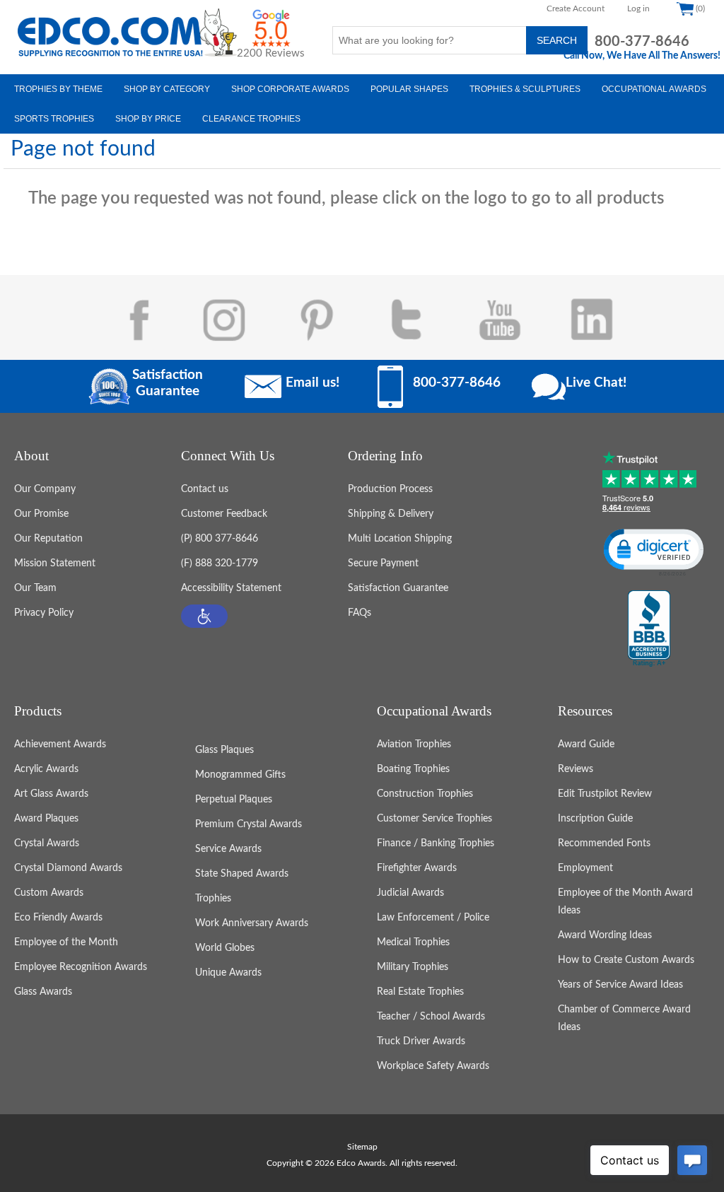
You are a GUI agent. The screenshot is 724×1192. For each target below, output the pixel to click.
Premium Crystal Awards (248, 824)
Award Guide (586, 744)
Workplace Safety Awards (433, 1066)
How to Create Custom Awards (626, 960)
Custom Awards (48, 893)
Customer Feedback (224, 514)
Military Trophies (412, 967)
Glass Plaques (224, 750)
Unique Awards (228, 973)
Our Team (35, 588)
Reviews (575, 769)
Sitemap (362, 1147)
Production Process (390, 489)
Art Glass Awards (51, 794)
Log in (638, 8)
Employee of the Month (66, 942)
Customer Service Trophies (434, 819)
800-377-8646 (642, 42)
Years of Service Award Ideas (620, 985)
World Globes (225, 948)
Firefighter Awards (417, 868)
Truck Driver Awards (421, 1041)
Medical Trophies (413, 942)
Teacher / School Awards (431, 1017)
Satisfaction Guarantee (398, 588)
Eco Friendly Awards (58, 918)
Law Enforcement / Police (433, 918)
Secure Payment (383, 563)
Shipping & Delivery (390, 514)
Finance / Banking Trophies (435, 843)
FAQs (359, 613)
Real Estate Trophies (420, 992)
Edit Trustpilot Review (605, 794)
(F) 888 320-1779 (219, 563)
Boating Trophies (413, 769)
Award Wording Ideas (605, 935)
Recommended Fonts (604, 843)
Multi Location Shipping (400, 539)
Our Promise (41, 514)
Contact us (204, 489)
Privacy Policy (44, 613)
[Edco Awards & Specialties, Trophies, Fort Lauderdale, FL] (649, 629)
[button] (204, 616)
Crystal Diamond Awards (68, 868)
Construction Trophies (425, 794)
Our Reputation (48, 539)
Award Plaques (46, 819)
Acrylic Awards (46, 769)
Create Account (576, 8)
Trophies (213, 899)
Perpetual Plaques (233, 800)
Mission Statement (54, 563)
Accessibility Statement (231, 588)
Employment (585, 868)
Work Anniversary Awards (251, 923)
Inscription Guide (595, 819)
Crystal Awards (46, 843)
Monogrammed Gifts (240, 775)
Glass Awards (43, 992)
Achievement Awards (60, 744)
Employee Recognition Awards (80, 967)
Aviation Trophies (414, 744)
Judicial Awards (410, 893)
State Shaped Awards (241, 874)
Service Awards (228, 849)
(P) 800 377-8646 (219, 539)
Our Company (45, 489)
